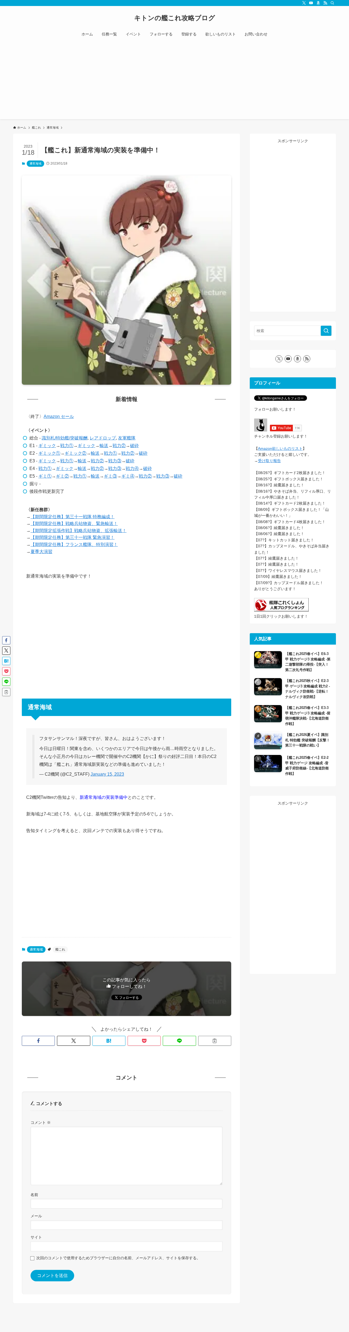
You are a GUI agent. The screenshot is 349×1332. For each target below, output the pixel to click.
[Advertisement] (174, 81)
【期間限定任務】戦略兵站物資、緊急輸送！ (74, 523)
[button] (38, 1041)
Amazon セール (59, 416)
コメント (41, 1122)
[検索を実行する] (326, 331)
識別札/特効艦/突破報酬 (65, 438)
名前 (34, 1195)
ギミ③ (110, 476)
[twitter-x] (304, 3)
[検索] (332, 3)
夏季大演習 (41, 551)
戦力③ (114, 461)
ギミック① (49, 453)
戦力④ (132, 468)
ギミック (47, 445)
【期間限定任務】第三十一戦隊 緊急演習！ (73, 537)
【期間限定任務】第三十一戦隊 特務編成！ (73, 516)
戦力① (66, 445)
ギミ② (62, 476)
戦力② (119, 445)
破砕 (134, 445)
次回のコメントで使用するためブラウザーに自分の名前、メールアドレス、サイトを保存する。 (118, 1258)
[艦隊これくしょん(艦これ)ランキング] (281, 610)
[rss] (325, 3)
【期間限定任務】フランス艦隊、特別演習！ (74, 544)
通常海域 (35, 163)
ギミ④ (127, 476)
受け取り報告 (269, 461)
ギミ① (45, 476)
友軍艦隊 (127, 438)
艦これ (60, 949)
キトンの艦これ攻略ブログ (174, 18)
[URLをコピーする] (214, 1041)
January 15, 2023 (107, 774)
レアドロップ (103, 438)
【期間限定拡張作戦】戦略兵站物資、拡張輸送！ (79, 530)
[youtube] (311, 3)
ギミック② (75, 453)
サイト (36, 1237)
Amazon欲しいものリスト (280, 448)
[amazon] (318, 3)
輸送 (104, 445)
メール (36, 1216)
